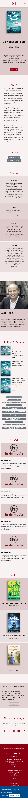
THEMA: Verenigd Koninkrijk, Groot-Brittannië (14, 408)
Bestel (14, 357)
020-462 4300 (14, 766)
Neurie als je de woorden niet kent (14, 603)
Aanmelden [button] (14, 704)
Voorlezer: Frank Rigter (14, 399)
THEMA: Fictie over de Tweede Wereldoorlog (14, 419)
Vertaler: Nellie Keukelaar (14, 397)
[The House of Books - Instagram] (9, 731)
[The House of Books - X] (14, 731)
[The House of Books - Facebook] (4, 731)
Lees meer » (8, 468)
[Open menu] (3, 3)
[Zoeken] (25, 4)
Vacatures (14, 781)
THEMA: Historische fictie (14, 405)
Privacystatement (14, 785)
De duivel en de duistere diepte (14, 636)
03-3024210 (14, 775)
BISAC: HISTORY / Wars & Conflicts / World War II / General (14, 428)
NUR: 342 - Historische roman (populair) (14, 402)
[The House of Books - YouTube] (19, 731)
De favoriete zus (14, 668)
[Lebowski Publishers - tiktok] (23, 731)
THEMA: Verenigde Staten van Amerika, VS (14, 412)
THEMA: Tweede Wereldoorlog (14, 422)
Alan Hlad (7, 312)
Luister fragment (14, 160)
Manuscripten (14, 783)
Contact (14, 778)
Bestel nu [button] (14, 69)
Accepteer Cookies (14, 795)
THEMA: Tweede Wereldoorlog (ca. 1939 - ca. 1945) (14, 415)
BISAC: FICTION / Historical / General (14, 424)
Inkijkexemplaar (14, 157)
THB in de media (6, 460)
